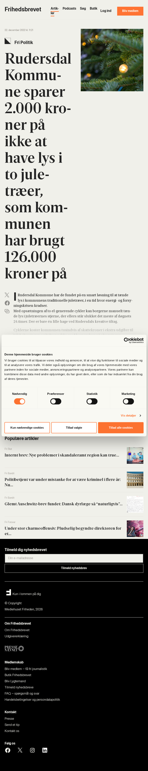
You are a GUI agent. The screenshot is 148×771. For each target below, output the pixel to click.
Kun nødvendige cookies (27, 427)
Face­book (8, 750)
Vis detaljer (128, 415)
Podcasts (69, 9)
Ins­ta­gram (32, 750)
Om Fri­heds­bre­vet (17, 630)
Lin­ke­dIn (45, 750)
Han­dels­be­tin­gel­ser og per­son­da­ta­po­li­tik (32, 700)
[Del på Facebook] (7, 303)
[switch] (55, 401)
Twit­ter (20, 750)
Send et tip (12, 725)
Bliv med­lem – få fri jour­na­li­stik (26, 669)
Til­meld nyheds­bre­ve (19, 687)
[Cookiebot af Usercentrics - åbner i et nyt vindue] (127, 340)
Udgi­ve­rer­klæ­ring (16, 636)
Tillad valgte (74, 427)
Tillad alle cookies (121, 427)
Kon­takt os (12, 731)
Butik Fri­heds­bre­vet (18, 675)
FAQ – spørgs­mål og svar (22, 693)
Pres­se (9, 719)
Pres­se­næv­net (42, 648)
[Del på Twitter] (7, 295)
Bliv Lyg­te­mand (15, 681)
